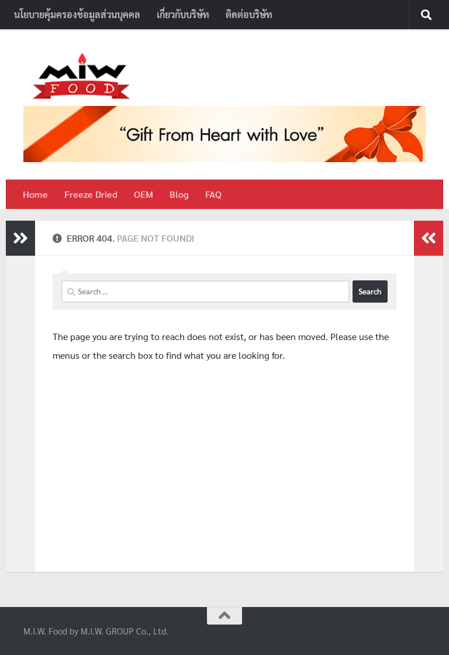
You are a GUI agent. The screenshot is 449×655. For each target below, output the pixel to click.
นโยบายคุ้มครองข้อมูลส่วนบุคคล (77, 14)
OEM (143, 194)
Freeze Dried (91, 194)
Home (35, 194)
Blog (179, 194)
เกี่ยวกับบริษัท (183, 14)
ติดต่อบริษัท (249, 14)
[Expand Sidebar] (20, 238)
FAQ (213, 194)
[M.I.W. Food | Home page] (81, 76)
